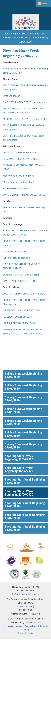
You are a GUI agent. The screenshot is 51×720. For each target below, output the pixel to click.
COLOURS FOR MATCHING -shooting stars (24, 293)
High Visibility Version (13, 626)
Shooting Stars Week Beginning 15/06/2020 (25, 481)
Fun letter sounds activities (16, 257)
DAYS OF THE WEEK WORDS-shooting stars (25, 102)
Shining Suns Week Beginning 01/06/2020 (23, 375)
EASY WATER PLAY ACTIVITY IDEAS (21, 159)
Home (7, 33)
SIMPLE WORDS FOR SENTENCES (20, 281)
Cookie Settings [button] (25, 633)
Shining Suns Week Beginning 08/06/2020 (23, 387)
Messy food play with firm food (18, 175)
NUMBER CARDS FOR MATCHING (19, 323)
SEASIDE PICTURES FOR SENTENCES (22, 274)
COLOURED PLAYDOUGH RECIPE (19, 152)
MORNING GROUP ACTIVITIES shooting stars (25, 119)
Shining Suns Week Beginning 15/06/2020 (23, 398)
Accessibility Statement (36, 626)
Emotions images (11, 96)
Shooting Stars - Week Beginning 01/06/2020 (19, 457)
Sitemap (25, 629)
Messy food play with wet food (18, 182)
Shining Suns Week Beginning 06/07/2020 (23, 434)
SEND (23, 33)
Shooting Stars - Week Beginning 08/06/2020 (19, 469)
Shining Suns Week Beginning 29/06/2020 (23, 422)
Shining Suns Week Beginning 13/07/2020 (23, 446)
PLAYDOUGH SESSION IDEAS (18, 188)
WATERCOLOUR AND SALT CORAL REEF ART (25, 195)
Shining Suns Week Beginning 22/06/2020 (23, 410)
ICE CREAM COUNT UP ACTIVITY (19, 316)
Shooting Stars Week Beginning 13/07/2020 (25, 528)
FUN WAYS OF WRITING (15, 251)
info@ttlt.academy (25, 606)
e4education (34, 622)
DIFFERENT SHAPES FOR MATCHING (21, 310)
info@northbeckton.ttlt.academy (25, 594)
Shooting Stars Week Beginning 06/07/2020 (25, 516)
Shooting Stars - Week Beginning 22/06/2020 (19, 493)
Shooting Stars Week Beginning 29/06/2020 (25, 504)
